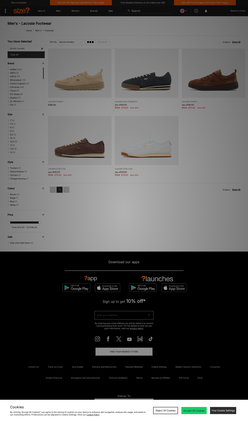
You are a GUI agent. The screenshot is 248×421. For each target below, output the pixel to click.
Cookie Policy (93, 414)
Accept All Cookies (194, 410)
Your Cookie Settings (223, 410)
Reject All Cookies (165, 410)
